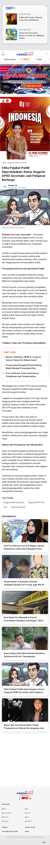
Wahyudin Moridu (18, 507)
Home (4, 163)
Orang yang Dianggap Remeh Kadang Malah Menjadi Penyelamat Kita (24, 366)
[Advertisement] (25, 820)
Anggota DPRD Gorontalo (14, 502)
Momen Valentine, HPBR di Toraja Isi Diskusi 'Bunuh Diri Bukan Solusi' (23, 358)
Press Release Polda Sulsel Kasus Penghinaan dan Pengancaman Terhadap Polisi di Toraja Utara (22, 375)
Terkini (39, 59)
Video (26, 59)
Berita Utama (10, 59)
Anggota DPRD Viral (36, 502)
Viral (5, 507)
